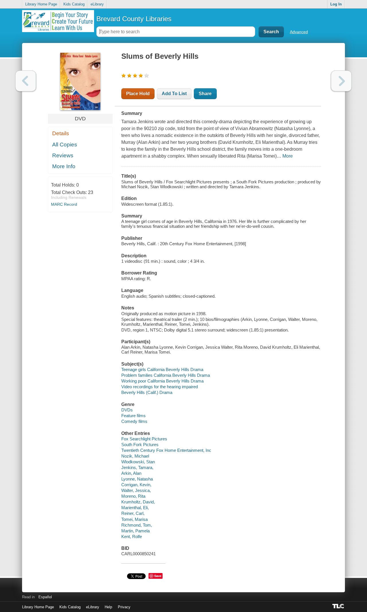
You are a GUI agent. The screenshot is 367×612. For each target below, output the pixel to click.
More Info (63, 166)
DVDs (127, 409)
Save (157, 576)
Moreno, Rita (133, 496)
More (287, 156)
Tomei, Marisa (134, 519)
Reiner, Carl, (133, 513)
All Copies (64, 145)
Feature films (133, 415)
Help (108, 607)
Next (341, 80)
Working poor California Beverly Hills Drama (162, 380)
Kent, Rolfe (131, 536)
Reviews (62, 155)
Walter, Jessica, (136, 490)
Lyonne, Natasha (137, 478)
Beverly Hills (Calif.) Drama (146, 392)
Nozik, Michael (135, 456)
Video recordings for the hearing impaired (159, 386)
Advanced (299, 32)
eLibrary (97, 4)
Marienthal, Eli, (135, 507)
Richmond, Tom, (136, 525)
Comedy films (134, 421)
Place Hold (138, 93)
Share (205, 93)
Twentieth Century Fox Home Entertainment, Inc (166, 450)
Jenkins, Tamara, (137, 467)
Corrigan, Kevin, (136, 484)
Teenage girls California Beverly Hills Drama (162, 369)
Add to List (174, 93)
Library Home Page (41, 4)
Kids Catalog (74, 4)
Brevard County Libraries (133, 19)
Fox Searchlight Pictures (144, 438)
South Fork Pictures (140, 444)
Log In (336, 4)
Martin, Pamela (135, 530)
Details (60, 133)
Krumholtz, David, (138, 501)
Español (45, 597)
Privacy (124, 607)
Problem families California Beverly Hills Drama (165, 375)
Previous (25, 80)
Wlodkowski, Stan (138, 461)
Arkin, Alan (131, 473)
